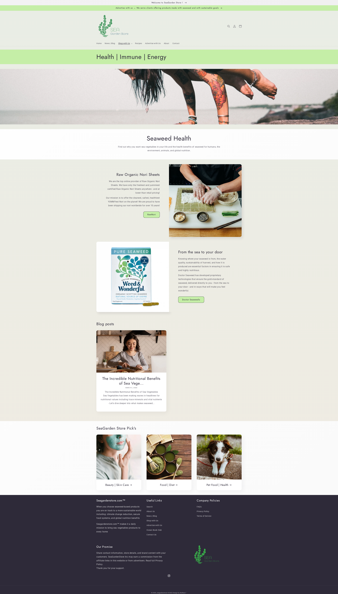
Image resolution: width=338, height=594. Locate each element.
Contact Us (151, 535)
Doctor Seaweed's (191, 300)
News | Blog (152, 516)
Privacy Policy (203, 511)
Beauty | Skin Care (117, 485)
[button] (125, 43)
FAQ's (199, 507)
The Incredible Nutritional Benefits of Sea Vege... (131, 381)
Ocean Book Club (154, 530)
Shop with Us (152, 521)
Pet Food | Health (217, 485)
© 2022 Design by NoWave (177, 592)
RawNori (151, 214)
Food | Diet (167, 485)
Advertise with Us (154, 525)
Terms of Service (204, 516)
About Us (151, 511)
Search (150, 507)
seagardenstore (162, 592)
